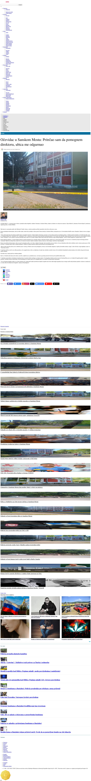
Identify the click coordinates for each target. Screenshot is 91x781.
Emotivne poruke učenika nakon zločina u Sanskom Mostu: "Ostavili (22, 588)
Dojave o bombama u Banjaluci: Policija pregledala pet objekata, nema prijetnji (30, 689)
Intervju (4, 128)
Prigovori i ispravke (5, 326)
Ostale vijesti (3, 593)
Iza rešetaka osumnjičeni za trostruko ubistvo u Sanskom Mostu (21, 343)
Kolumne (5, 129)
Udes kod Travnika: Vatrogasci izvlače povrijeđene (19, 697)
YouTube (49, 283)
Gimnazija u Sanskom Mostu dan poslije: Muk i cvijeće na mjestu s (22, 487)
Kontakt (5, 754)
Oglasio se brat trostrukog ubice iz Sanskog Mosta (16, 516)
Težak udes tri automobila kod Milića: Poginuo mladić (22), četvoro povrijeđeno (30, 680)
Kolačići (5, 759)
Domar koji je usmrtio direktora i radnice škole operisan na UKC (21, 573)
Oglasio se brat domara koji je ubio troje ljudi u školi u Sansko (20, 559)
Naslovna (5, 8)
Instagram (26, 283)
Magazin (5, 78)
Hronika (5, 125)
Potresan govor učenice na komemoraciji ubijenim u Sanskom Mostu (22, 386)
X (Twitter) (7, 271)
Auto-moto (5, 89)
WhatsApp (7, 275)
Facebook (7, 269)
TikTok (57, 283)
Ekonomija (5, 46)
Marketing (5, 755)
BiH (4, 118)
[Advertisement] (40, 296)
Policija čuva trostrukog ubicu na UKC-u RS (15, 530)
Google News (40, 283)
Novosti (5, 14)
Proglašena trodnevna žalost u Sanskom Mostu (15, 444)
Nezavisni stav (6, 130)
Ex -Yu (4, 123)
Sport (4, 31)
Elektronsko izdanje (7, 766)
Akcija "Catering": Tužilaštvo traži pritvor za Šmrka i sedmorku (25, 662)
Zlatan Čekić (3, 219)
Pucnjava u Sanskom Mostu (7, 331)
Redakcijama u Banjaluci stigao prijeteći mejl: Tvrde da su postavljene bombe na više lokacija (36, 732)
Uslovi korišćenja (7, 757)
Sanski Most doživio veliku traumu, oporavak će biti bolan (19, 458)
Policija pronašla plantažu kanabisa (14, 654)
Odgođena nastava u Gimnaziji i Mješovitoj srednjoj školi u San (21, 358)
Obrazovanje (6, 122)
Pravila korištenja (6, 756)
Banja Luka (5, 126)
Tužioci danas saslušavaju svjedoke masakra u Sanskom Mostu (20, 401)
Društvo (5, 120)
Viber (6, 272)
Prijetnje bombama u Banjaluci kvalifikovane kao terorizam (23, 706)
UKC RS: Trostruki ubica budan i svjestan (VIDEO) (17, 473)
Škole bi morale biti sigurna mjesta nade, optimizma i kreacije (20, 415)
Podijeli (3, 267)
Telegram (7, 274)
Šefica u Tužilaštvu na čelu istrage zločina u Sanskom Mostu (19, 502)
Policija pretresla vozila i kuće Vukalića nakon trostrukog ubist (20, 545)
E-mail (6, 279)
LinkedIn (7, 277)
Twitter (4, 763)
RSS (4, 765)
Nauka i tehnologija (7, 97)
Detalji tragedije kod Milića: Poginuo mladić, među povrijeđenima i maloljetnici (30, 671)
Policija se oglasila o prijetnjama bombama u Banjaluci (21, 723)
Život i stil (5, 65)
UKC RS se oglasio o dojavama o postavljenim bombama (22, 715)
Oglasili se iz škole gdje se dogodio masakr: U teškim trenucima (21, 430)
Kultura (4, 55)
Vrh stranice (4, 740)
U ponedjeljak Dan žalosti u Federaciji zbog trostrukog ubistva (20, 372)
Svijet (4, 124)
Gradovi (5, 119)
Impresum (5, 760)
